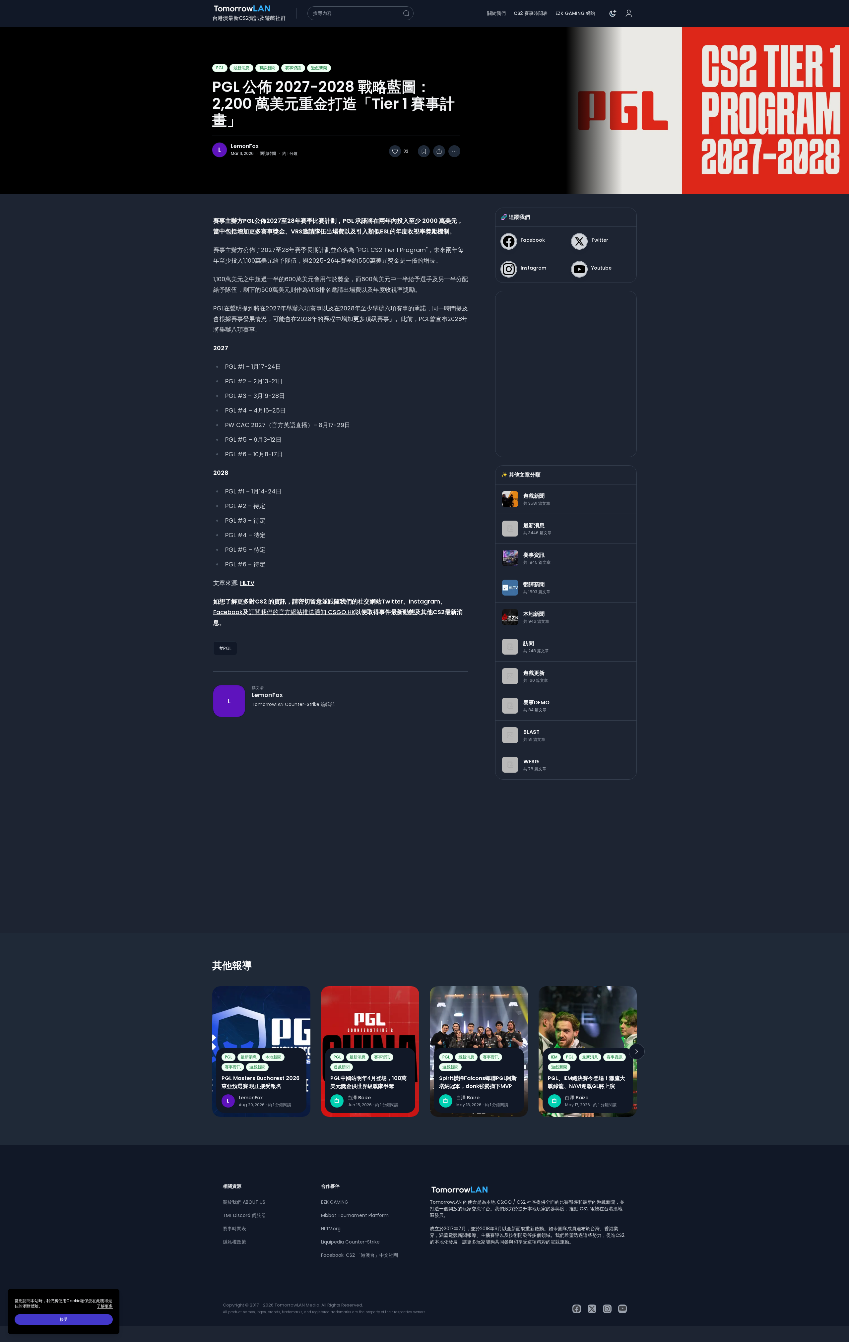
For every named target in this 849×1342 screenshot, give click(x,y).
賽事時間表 (234, 1228)
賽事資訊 (293, 68)
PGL (220, 68)
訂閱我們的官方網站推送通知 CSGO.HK (302, 612)
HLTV (247, 583)
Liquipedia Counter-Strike (350, 1242)
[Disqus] (340, 813)
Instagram (424, 601)
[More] (454, 151)
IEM (554, 1057)
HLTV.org (331, 1228)
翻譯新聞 (267, 68)
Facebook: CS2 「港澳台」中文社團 (359, 1255)
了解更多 (105, 1306)
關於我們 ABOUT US (244, 1202)
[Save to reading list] (424, 151)
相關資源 (232, 1186)
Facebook (228, 612)
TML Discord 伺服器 (244, 1215)
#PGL (225, 648)
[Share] (439, 151)
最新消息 (241, 68)
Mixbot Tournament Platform (355, 1215)
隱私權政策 (234, 1242)
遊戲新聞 (319, 68)
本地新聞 (273, 1057)
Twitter (392, 601)
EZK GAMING (334, 1202)
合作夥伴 (330, 1186)
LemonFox (245, 146)
